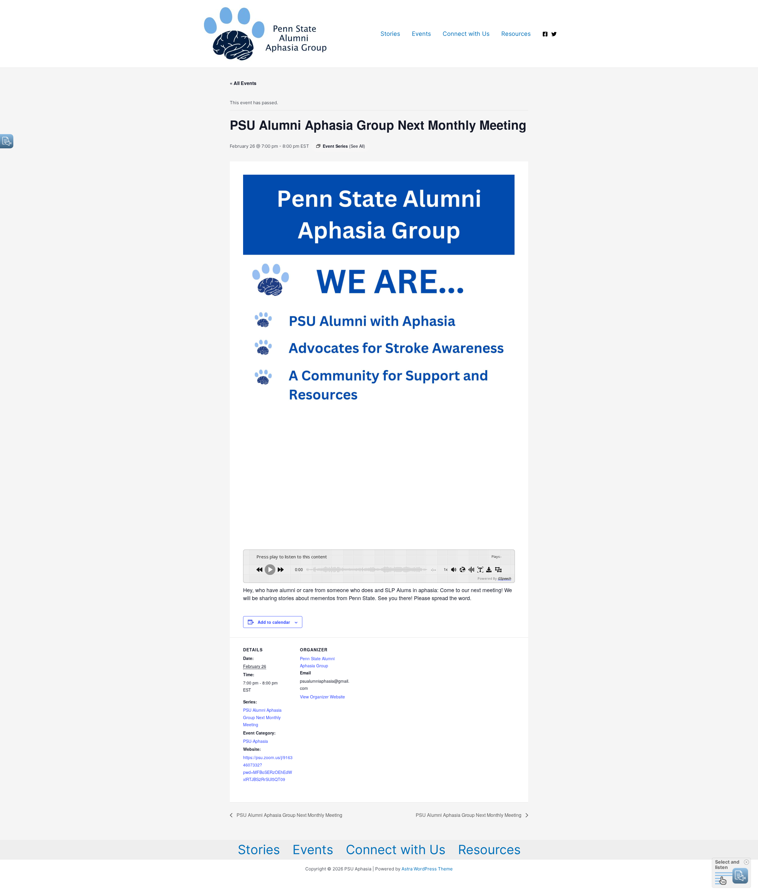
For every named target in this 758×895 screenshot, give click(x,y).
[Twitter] (554, 34)
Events (421, 33)
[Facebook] (545, 34)
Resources (516, 33)
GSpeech (504, 578)
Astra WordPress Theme (427, 869)
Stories (390, 33)
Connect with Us (466, 33)
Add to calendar (274, 622)
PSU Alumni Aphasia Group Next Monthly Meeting (262, 717)
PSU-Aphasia (255, 741)
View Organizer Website (322, 697)
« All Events (243, 83)
